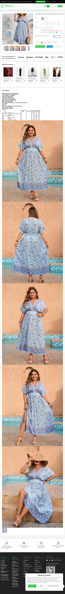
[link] (3, 10)
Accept (32, 586)
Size (36, 22)
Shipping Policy (38, 568)
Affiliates (25, 571)
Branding (37, 41)
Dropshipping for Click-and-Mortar (4, 575)
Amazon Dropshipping (15, 578)
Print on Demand (4, 577)
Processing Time (37, 36)
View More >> (60, 64)
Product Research (28, 566)
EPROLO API (15, 586)
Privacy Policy (44, 589)
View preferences (53, 586)
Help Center (26, 564)
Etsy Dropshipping (15, 568)
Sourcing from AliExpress (15, 571)
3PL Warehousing (5, 579)
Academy (26, 560)
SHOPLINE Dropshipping (15, 584)
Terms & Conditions (37, 571)
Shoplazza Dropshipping (15, 581)
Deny (41, 586)
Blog (25, 562)
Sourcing (3, 560)
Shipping (37, 27)
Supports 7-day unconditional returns (48, 32)
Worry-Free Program (3, 568)
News (36, 564)
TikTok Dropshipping (15, 565)
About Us (37, 560)
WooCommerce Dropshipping (15, 574)
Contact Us (37, 562)
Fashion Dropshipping (4, 565)
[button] (64, 24)
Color (36, 17)
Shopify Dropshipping (15, 562)
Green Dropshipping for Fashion (4, 571)
